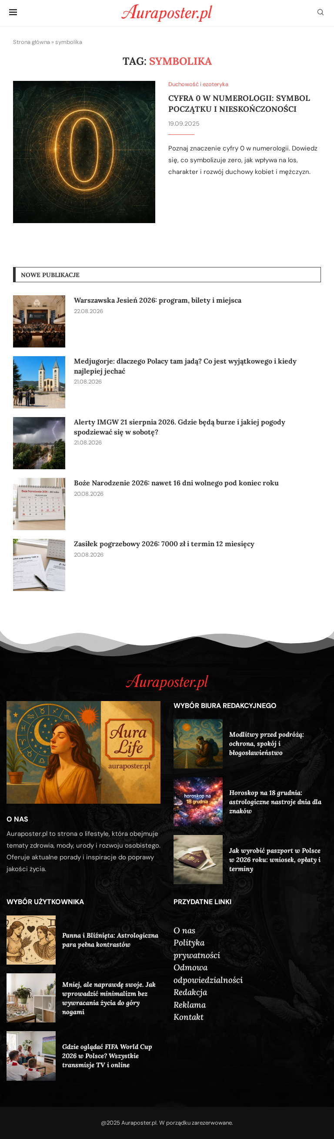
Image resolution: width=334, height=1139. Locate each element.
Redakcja (190, 992)
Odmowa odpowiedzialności (208, 973)
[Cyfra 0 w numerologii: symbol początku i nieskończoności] (84, 152)
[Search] (320, 13)
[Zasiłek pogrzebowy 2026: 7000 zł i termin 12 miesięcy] (39, 565)
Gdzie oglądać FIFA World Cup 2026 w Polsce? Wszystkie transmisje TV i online (107, 1055)
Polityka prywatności (197, 948)
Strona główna (31, 42)
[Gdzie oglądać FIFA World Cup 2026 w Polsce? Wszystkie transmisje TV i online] (31, 1055)
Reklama (190, 1004)
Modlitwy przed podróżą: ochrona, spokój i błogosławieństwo (266, 743)
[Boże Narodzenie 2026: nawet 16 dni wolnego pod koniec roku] (39, 504)
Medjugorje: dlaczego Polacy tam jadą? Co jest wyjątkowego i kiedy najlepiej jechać (185, 366)
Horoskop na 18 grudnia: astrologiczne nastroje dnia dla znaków (275, 801)
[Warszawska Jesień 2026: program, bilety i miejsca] (39, 321)
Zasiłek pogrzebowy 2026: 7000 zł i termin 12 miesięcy (164, 543)
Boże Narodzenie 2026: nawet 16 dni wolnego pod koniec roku (176, 482)
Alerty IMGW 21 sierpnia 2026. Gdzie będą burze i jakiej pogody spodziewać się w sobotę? (179, 427)
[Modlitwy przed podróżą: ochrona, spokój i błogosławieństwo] (198, 743)
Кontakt (189, 1017)
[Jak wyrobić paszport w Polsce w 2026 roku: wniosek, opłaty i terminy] (198, 859)
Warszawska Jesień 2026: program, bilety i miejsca (157, 300)
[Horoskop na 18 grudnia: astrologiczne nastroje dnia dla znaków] (198, 801)
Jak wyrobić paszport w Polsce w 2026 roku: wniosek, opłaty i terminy (275, 859)
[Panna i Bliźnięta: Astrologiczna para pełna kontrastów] (31, 940)
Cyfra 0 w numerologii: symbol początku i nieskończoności (239, 103)
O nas (184, 930)
